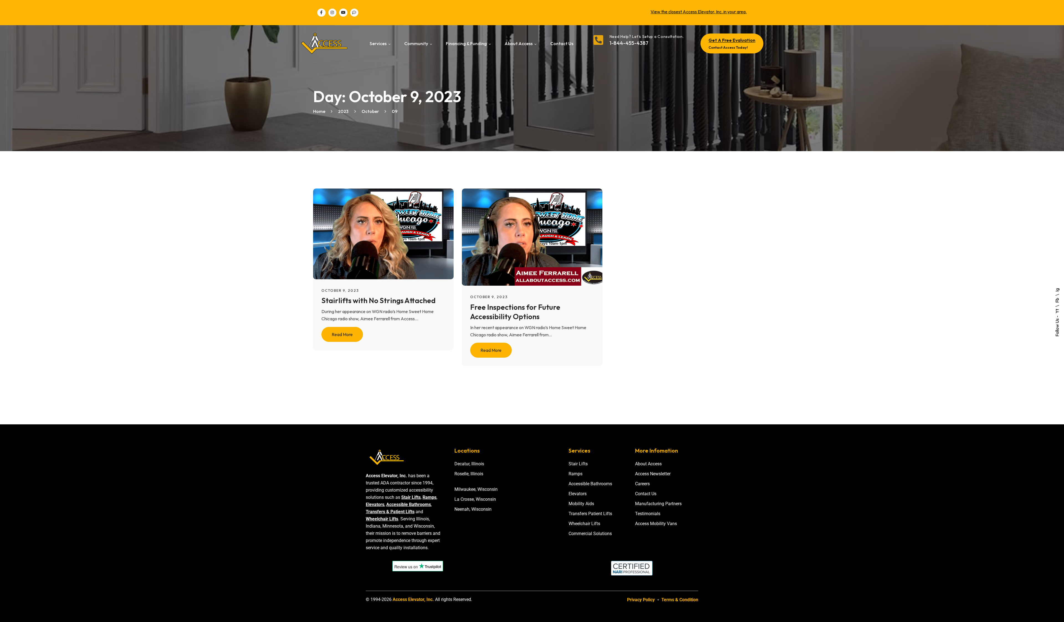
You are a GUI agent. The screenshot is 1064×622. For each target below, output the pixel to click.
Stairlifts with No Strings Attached (378, 300)
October (370, 111)
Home (319, 111)
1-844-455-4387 (629, 43)
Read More (342, 334)
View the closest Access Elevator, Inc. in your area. (699, 11)
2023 (343, 111)
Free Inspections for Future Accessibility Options (515, 312)
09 (395, 111)
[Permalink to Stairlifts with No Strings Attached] (390, 233)
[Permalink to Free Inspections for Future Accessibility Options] (539, 236)
